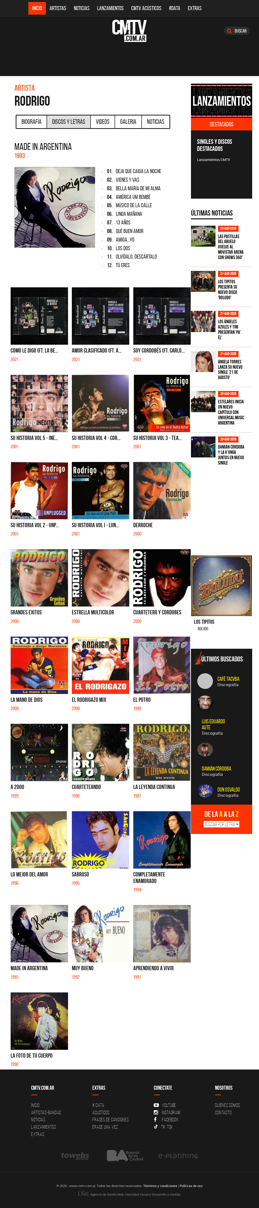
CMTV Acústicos (146, 8)
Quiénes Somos (227, 1105)
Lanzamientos (110, 8)
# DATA (98, 1105)
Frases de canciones (110, 1119)
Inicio (37, 8)
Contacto (223, 1112)
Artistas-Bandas (46, 1112)
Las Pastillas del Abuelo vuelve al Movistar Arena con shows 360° (231, 247)
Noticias (82, 8)
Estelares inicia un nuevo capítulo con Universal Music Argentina (231, 412)
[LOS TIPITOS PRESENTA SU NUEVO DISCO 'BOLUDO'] (203, 281)
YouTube (169, 1105)
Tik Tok (167, 1127)
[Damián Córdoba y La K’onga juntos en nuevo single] (203, 446)
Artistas (58, 8)
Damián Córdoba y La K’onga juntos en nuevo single (231, 455)
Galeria (128, 121)
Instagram (171, 1112)
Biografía (31, 121)
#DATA (174, 8)
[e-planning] (178, 1155)
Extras (195, 8)
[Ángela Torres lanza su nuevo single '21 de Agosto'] (203, 361)
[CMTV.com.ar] (129, 31)
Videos (103, 121)
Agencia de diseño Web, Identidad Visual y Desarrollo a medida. (135, 1194)
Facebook (170, 1119)
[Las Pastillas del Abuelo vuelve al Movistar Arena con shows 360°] (203, 236)
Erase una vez (105, 1127)
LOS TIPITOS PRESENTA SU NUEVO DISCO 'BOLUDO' (227, 289)
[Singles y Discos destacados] (221, 101)
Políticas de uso (191, 1185)
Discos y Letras (68, 121)
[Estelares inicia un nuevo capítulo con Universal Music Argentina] (203, 401)
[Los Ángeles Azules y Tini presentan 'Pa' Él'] (203, 321)
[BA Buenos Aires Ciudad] (124, 1155)
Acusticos (101, 1112)
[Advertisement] (225, 507)
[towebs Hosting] (75, 1155)
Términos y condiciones (160, 1185)
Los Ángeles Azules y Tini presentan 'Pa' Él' (229, 329)
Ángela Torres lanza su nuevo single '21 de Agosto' (230, 369)
